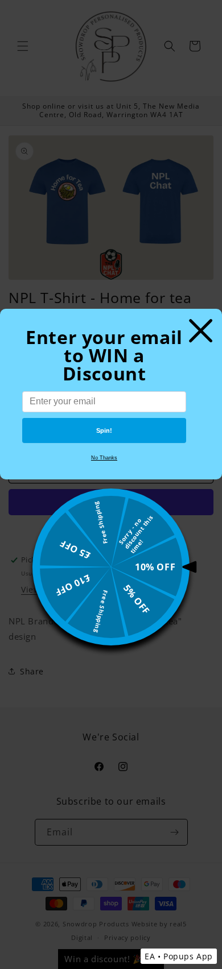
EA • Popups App (179, 956)
